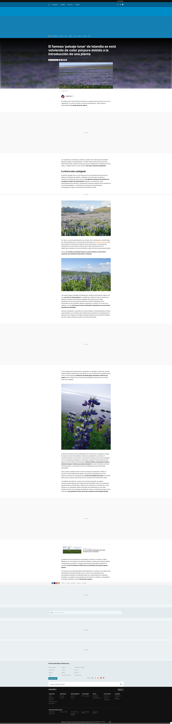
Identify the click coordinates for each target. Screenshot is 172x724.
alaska (79, 583)
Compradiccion (107, 699)
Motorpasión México (95, 712)
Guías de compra (52, 667)
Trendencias (106, 695)
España (63, 4)
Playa (66, 36)
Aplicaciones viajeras (66, 675)
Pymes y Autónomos (117, 698)
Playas (50, 675)
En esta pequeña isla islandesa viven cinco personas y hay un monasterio (94, 550)
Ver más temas (53, 678)
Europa (77, 4)
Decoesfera (106, 697)
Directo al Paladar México (85, 712)
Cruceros (77, 672)
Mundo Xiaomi (52, 703)
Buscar (121, 684)
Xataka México (52, 711)
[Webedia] (120, 1)
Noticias (70, 4)
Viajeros (61, 36)
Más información (96, 722)
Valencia (79, 36)
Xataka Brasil (51, 713)
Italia (75, 36)
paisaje (84, 583)
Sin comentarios (54, 60)
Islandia (68, 583)
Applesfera (51, 699)
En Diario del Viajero (87, 548)
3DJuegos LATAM (63, 711)
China (89, 36)
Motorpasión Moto (97, 697)
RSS (98, 678)
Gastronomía (51, 669)
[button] (69, 96)
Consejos (55, 4)
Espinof (72, 697)
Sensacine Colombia (73, 714)
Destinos (51, 672)
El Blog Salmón (118, 695)
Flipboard (123, 4)
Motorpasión (95, 695)
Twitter (118, 4)
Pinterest (101, 678)
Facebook (120, 4)
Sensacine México (74, 711)
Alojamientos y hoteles (79, 667)
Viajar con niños (78, 675)
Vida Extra (62, 697)
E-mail (66, 60)
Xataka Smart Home (53, 701)
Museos (63, 667)
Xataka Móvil (51, 697)
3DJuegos (62, 695)
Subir (119, 689)
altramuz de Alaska (101, 242)
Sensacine (73, 695)
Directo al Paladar (85, 695)
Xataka (50, 695)
